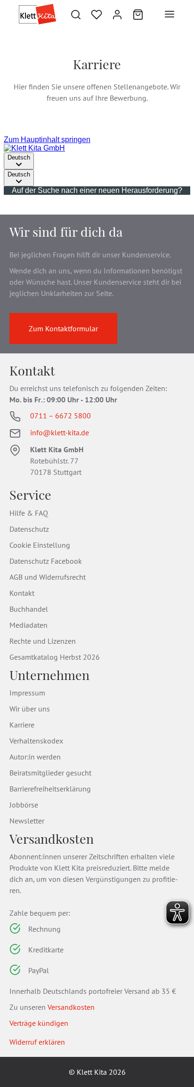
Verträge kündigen (38, 1023)
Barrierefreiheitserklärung (50, 788)
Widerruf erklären (37, 1042)
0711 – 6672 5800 (60, 415)
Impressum (27, 692)
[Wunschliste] (96, 14)
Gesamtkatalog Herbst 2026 (54, 657)
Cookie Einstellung (39, 545)
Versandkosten (71, 1007)
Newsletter (26, 820)
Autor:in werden (35, 756)
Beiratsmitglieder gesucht (50, 772)
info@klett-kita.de (59, 432)
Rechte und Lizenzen (42, 641)
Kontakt (21, 593)
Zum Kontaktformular (63, 328)
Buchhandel (28, 609)
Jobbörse (23, 804)
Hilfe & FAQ (28, 513)
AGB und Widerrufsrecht (47, 577)
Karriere (21, 724)
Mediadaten (28, 625)
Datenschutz (29, 529)
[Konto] (117, 14)
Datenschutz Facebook (45, 561)
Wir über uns (29, 708)
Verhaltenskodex (36, 740)
